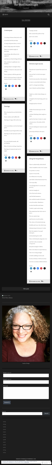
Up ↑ (26, 460)
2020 (4, 435)
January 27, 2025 (34, 56)
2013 (4, 453)
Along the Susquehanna (36, 159)
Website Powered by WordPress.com (26, 459)
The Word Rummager (26, 5)
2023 (4, 427)
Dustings (7, 106)
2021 (4, 432)
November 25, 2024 (35, 281)
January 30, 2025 (9, 99)
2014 (4, 450)
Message (5, 386)
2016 (4, 445)
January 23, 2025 (35, 151)
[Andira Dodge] (6, 295)
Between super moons (36, 64)
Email (7, 379)
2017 (4, 442)
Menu (6, 14)
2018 (4, 440)
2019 (4, 437)
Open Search (48, 14)
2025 (4, 422)
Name (7, 372)
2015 (4, 447)
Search (4, 411)
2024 (4, 424)
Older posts (26, 289)
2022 (4, 429)
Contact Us (7, 402)
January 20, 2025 (10, 170)
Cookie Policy (26, 462)
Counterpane (8, 30)
